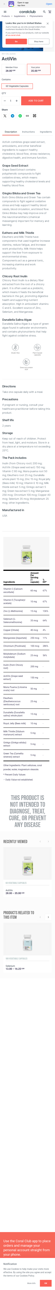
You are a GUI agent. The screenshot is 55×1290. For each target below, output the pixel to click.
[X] (5, 116)
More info (31, 1283)
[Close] (4, 4)
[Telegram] (12, 116)
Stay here (38, 41)
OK (45, 1283)
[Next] (48, 917)
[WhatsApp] (20, 116)
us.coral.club (14, 35)
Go (16, 41)
